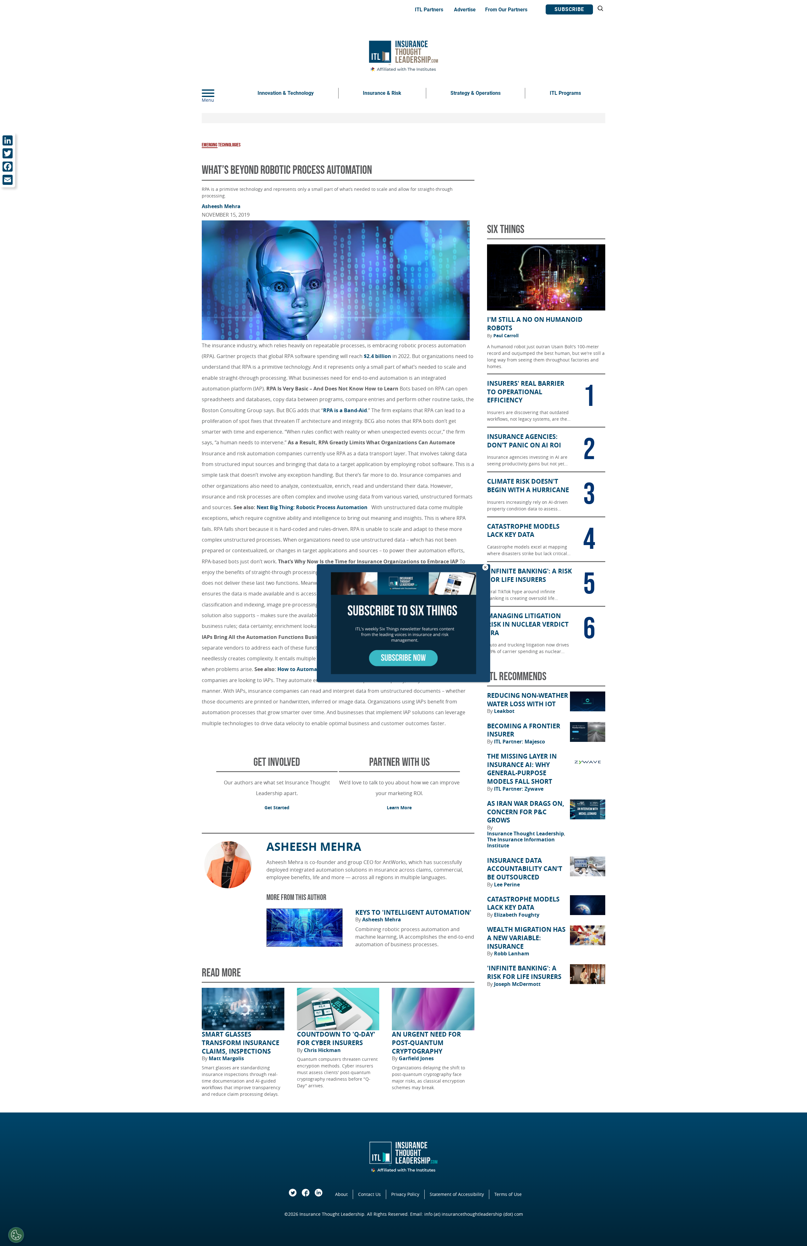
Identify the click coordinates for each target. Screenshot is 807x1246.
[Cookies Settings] (16, 1235)
